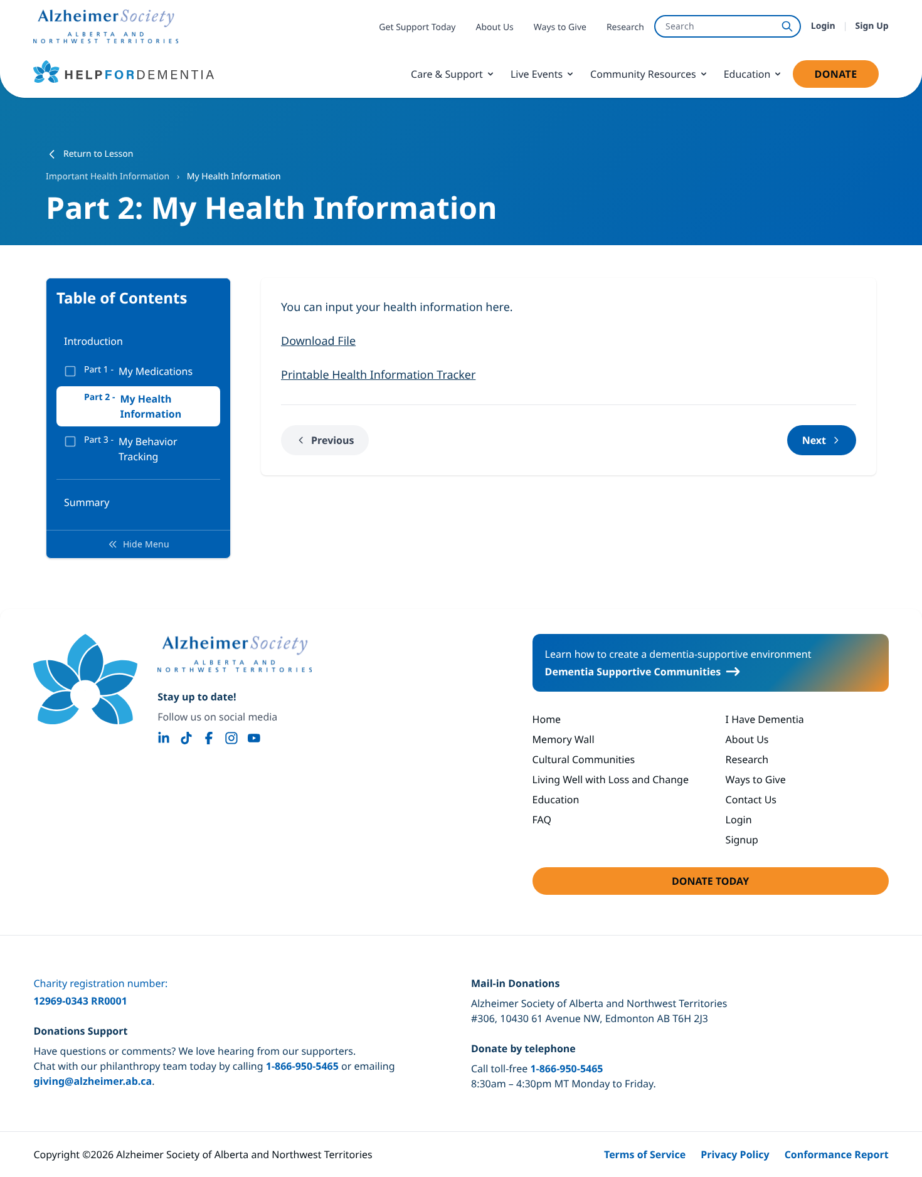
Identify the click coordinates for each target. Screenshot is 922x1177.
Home (547, 719)
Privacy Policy (735, 1154)
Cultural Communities (584, 759)
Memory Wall (564, 739)
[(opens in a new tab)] (105, 26)
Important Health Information (109, 176)
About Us (495, 27)
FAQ (542, 819)
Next (814, 440)
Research (625, 27)
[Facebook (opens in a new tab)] (209, 738)
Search (679, 26)
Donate (846, 77)
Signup (742, 840)
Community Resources (643, 74)
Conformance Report (837, 1154)
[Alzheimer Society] (234, 654)
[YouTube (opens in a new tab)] (254, 738)
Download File (318, 341)
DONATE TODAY (747, 884)
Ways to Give (560, 27)
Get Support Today (417, 27)
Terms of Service (645, 1154)
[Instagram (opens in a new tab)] (231, 738)
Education (747, 74)
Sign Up (871, 26)
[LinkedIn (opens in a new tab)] (163, 738)
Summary (86, 502)
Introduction (93, 341)
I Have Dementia (765, 719)
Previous (332, 440)
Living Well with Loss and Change (611, 779)
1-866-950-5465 (302, 1066)
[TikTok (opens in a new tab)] (186, 738)
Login (823, 26)
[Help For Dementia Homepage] (85, 679)
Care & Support (447, 74)
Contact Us (751, 799)
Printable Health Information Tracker (378, 375)
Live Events (537, 74)
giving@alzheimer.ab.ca (92, 1081)
